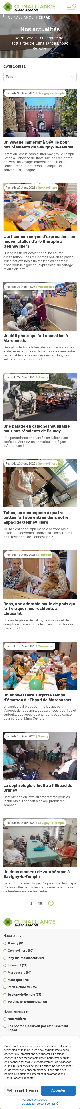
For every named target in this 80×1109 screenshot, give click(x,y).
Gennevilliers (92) (20, 950)
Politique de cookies (34, 1099)
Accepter (58, 1090)
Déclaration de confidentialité (40, 1103)
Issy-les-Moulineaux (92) (26, 958)
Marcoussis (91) (19, 972)
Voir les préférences (22, 1090)
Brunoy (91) (16, 943)
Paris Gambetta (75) (22, 987)
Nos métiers (17, 1019)
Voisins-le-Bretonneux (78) (27, 1001)
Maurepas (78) (18, 980)
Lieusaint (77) (17, 965)
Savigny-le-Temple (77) (24, 994)
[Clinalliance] (29, 7)
